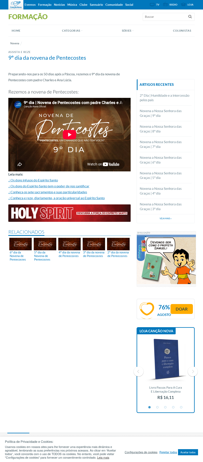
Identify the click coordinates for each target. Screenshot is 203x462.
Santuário (96, 4)
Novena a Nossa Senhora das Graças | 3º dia (161, 206)
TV (157, 4)
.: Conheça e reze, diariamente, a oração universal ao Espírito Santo (56, 198)
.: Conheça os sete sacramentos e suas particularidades (47, 192)
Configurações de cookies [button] (141, 452)
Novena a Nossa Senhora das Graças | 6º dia (161, 160)
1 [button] (150, 407)
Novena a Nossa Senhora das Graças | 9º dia (161, 113)
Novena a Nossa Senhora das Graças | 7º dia (161, 144)
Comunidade (114, 4)
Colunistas (182, 30)
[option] (165, 371)
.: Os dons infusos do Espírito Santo (33, 180)
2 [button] (158, 407)
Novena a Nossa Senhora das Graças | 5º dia (161, 175)
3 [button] (166, 407)
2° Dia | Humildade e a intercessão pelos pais (164, 98)
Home (16, 30)
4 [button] (173, 407)
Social (129, 4)
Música (72, 4)
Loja (190, 4)
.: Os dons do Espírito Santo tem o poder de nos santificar (48, 186)
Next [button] (193, 371)
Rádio (173, 4)
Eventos (30, 4)
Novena (14, 43)
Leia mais (103, 457)
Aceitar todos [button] (188, 452)
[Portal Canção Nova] (15, 4)
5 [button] (181, 407)
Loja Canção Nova (156, 331)
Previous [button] (139, 371)
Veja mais (165, 218)
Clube (83, 4)
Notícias (59, 4)
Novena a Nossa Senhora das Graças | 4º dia (161, 191)
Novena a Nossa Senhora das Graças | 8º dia (161, 129)
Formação (45, 4)
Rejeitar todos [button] (168, 452)
